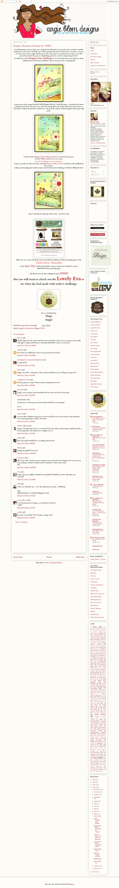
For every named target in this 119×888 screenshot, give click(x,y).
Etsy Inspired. (102, 671)
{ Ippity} (21, 328)
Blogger (71, 884)
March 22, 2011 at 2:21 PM (26, 508)
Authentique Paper (95, 570)
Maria (19, 448)
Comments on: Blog (98, 464)
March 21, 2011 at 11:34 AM (26, 346)
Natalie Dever (94, 366)
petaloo (101, 719)
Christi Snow (94, 333)
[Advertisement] (49, 539)
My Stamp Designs (95, 56)
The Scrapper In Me (98, 537)
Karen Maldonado (95, 351)
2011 (94, 787)
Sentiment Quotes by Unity (97, 737)
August (96, 801)
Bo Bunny (93, 576)
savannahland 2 (97, 416)
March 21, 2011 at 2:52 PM (26, 375)
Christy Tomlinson (101, 650)
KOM (102, 698)
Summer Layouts (98, 748)
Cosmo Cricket (94, 579)
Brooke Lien (93, 331)
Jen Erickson (94, 342)
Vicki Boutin (96, 453)
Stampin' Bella (93, 746)
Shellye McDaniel (95, 375)
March (96, 814)
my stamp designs (98, 714)
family (103, 672)
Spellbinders (100, 743)
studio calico (102, 746)
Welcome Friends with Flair (97, 854)
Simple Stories (94, 614)
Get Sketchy (95, 678)
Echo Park (99, 669)
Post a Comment (21, 522)
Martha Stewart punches (96, 701)
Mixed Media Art (95, 708)
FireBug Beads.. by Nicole (98, 559)
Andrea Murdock (95, 325)
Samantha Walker (96, 730)
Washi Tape (101, 764)
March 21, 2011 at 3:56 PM (26, 422)
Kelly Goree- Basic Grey (97, 593)
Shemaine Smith (95, 378)
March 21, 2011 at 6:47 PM (26, 434)
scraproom (103, 733)
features (104, 674)
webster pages (94, 766)
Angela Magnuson (95, 322)
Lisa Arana (93, 357)
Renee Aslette (94, 369)
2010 (94, 871)
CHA (102, 645)
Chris (19, 438)
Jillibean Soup (94, 590)
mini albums (94, 704)
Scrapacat (20, 458)
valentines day (102, 763)
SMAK (92, 741)
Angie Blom (96, 122)
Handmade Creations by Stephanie (29, 360)
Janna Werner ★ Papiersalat (97, 435)
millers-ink (95, 549)
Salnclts (20, 350)
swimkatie (92, 749)
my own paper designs (98, 712)
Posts (94, 171)
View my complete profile (97, 143)
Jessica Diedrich (95, 345)
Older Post (80, 557)
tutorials (103, 756)
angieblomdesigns (98, 634)
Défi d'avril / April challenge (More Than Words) (98, 502)
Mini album (100, 703)
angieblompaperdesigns (95, 636)
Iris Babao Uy (96, 509)
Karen (19, 338)
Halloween (93, 683)
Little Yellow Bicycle (96, 596)
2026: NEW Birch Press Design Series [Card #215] (98, 419)
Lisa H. (19, 414)
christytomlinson (97, 529)
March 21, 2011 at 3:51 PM (26, 409)
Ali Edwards (96, 426)
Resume (92, 59)
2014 (94, 779)
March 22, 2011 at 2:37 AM (26, 496)
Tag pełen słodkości (97, 486)
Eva (18, 472)
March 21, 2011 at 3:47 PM (26, 395)
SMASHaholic (101, 741)
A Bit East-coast (97, 476)
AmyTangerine (93, 633)
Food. (94, 675)
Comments (96, 174)
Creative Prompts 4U (99, 658)
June (95, 806)
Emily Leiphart (22, 426)
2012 (94, 784)
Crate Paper (94, 582)
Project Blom (97, 816)
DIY (98, 667)
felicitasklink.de (97, 546)
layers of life (101, 700)
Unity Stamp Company (97, 617)
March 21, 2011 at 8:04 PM (26, 443)
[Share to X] (46, 326)
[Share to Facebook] (48, 326)
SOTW (91, 743)
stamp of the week (96, 744)
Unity (95, 758)
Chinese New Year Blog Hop (98, 647)
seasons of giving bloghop (98, 735)
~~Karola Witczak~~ (98, 484)
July (95, 803)
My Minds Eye (94, 605)
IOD (103, 695)
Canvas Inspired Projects (98, 643)
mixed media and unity (98, 705)
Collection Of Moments (96, 520)
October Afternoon (95, 608)
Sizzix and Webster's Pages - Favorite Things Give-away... (98, 512)
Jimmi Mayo (93, 348)
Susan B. (20, 390)
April (95, 811)
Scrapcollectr (22, 500)
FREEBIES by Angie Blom (98, 677)
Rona (19, 370)
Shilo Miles (93, 381)
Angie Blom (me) (95, 328)
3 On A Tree (95, 630)
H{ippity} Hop (97, 858)
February (97, 866)
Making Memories (95, 599)
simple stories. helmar (96, 738)
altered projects (98, 631)
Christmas (95, 648)
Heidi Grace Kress (100, 685)
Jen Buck (93, 339)
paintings (97, 716)
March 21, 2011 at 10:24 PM (26, 453)
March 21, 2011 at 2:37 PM (26, 366)
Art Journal (29, 328)
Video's (94, 764)
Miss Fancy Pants (95, 602)
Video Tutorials (94, 62)
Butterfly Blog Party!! (97, 849)
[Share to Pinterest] (49, 326)
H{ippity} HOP (39, 328)
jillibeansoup (100, 697)
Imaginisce (93, 588)
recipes (102, 729)
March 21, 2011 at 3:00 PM (26, 385)
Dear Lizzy (93, 661)
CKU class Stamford (98, 652)
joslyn (19, 512)
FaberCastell (95, 672)
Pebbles (92, 611)
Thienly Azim (94, 387)
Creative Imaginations (96, 585)
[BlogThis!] (44, 326)
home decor (97, 690)
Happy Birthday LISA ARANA (97, 821)
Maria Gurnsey (94, 363)
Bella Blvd (93, 573)
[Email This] (42, 326)
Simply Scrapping (96, 740)
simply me (95, 491)
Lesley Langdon (95, 354)
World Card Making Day (95, 771)
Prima (99, 722)
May (95, 808)
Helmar (94, 687)
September (97, 797)
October (96, 794)
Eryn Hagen (93, 336)
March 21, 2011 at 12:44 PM (26, 355)
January (96, 868)
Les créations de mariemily (97, 498)
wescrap (101, 769)
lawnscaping (93, 700)
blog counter (92, 73)
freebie (101, 675)
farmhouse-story (23, 380)
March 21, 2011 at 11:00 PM (26, 480)
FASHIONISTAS (94, 674)
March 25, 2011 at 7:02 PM (26, 518)
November (97, 792)
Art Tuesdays (102, 638)
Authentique (96, 639)
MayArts (92, 703)
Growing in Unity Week (98, 679)
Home (49, 557)
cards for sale (94, 645)
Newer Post (17, 557)
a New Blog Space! (97, 493)
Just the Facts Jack (94, 698)
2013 (94, 782)
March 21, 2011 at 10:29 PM (26, 468)
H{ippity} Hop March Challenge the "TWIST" (97, 829)
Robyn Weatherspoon (96, 372)
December (97, 789)
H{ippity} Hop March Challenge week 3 (97, 844)
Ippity (92, 697)
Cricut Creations (98, 660)
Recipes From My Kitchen (98, 65)
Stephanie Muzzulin (96, 384)
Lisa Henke (93, 360)
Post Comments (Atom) (53, 563)
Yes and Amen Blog (98, 444)
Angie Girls (102, 633)
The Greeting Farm (98, 753)
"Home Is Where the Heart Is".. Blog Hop (97, 837)
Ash (18, 484)
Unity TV (93, 763)
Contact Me (93, 53)
